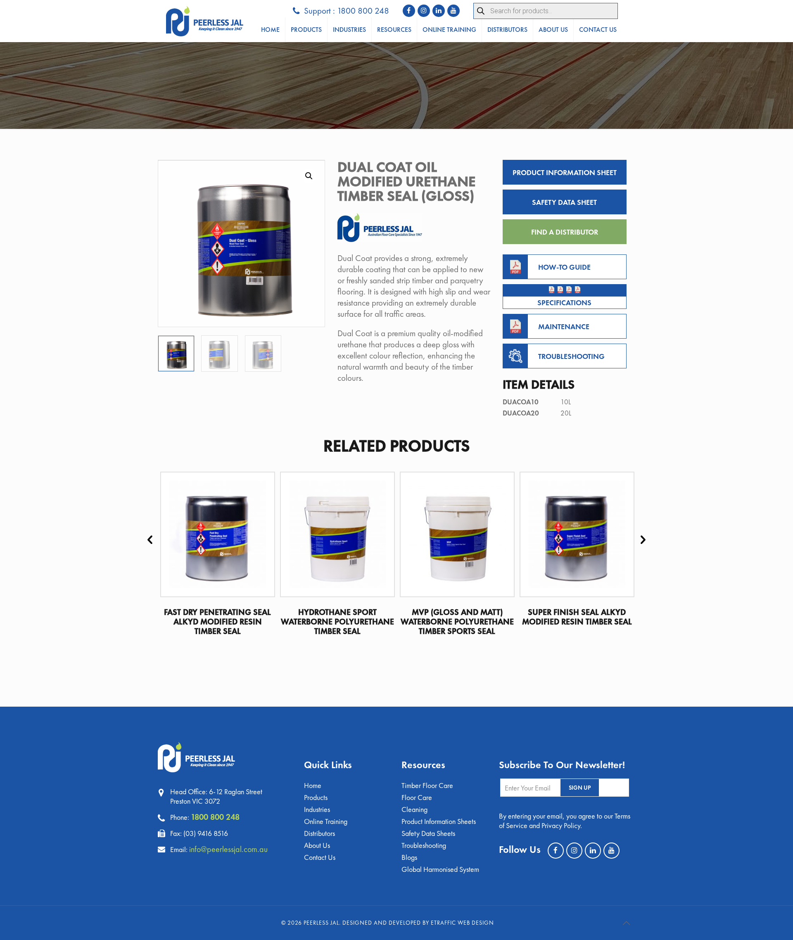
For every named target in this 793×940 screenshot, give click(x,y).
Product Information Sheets (438, 821)
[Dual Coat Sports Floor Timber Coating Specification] (577, 289)
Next (643, 539)
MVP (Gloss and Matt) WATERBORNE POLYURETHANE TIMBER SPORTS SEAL (457, 621)
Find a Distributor (564, 232)
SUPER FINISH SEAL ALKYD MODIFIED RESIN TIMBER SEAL (577, 617)
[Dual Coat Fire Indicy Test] (551, 289)
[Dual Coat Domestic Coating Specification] (569, 289)
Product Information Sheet (565, 172)
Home (312, 785)
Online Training (325, 821)
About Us (317, 845)
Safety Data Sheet (564, 202)
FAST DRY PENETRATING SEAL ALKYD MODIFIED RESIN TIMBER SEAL (217, 621)
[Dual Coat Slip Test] (560, 289)
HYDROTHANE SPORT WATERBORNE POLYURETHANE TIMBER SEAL (337, 621)
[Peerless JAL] (204, 21)
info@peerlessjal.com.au (228, 849)
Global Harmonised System (440, 869)
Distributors (319, 833)
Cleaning (414, 809)
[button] (309, 176)
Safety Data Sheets (428, 833)
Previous (149, 539)
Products (316, 797)
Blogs (409, 857)
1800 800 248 (215, 817)
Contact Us (319, 857)
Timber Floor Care (427, 785)
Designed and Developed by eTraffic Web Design (418, 922)
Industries (317, 809)
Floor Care (416, 797)
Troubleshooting (423, 845)
